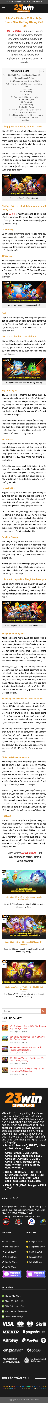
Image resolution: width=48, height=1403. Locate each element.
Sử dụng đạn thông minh (28, 112)
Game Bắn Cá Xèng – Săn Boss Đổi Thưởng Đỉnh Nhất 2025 (24, 943)
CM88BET (24, 1158)
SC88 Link (11, 1177)
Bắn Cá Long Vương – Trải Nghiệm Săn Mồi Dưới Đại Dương (24, 988)
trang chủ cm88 (31, 1155)
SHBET (33, 1145)
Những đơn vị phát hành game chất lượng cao (26, 85)
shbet (42, 1145)
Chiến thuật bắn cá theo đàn (28, 117)
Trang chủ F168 (37, 1185)
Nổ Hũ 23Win (28, 852)
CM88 (8, 1152)
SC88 (8, 1172)
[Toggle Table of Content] (40, 71)
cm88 (17, 1155)
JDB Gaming (28, 89)
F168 (8, 1185)
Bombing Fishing (28, 107)
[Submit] (43, 1010)
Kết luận (26, 120)
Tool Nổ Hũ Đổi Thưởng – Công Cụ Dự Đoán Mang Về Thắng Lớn (27, 1069)
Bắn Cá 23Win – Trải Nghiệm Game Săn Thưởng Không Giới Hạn (24, 76)
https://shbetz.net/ (16, 1145)
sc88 (36, 1177)
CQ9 (28, 94)
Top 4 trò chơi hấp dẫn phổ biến (26, 97)
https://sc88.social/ (16, 1175)
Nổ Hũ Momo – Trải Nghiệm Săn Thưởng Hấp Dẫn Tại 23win (28, 1027)
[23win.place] (24, 8)
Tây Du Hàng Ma (28, 99)
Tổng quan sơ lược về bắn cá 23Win (26, 81)
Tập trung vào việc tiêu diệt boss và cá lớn (28, 115)
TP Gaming (28, 92)
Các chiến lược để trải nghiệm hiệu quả (26, 110)
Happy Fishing (28, 105)
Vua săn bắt (28, 102)
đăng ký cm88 (31, 1161)
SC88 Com (19, 1172)
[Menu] (3, 8)
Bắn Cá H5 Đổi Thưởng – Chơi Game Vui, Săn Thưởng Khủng (24, 898)
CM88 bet (10, 1158)
